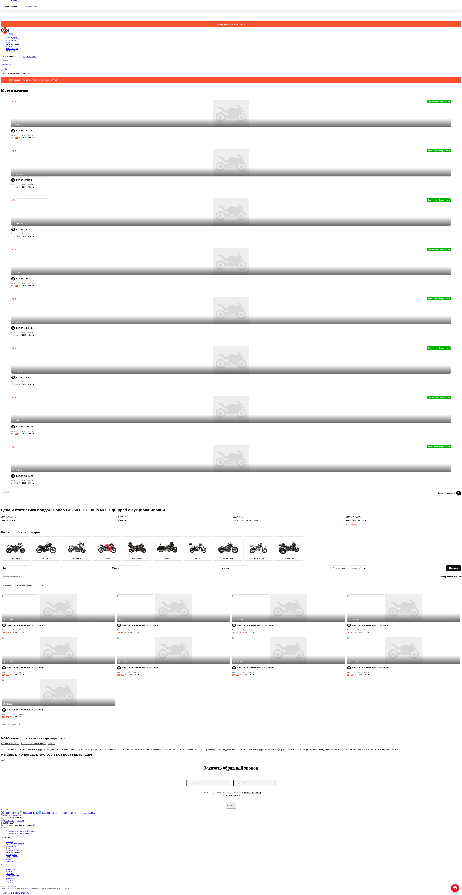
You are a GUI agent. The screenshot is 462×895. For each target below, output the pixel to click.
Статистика (11, 40)
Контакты (10, 46)
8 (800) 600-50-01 (69, 813)
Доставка (10, 878)
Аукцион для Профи (15, 844)
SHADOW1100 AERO (356, 521)
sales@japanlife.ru (88, 813)
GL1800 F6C (237, 517)
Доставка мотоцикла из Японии (20, 831)
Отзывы (9, 880)
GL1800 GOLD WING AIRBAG (245, 521)
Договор (9, 882)
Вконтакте (9, 821)
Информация (12, 49)
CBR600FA (121, 517)
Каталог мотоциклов (10, 744)
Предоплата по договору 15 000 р (231, 24)
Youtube (20, 821)
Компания (10, 51)
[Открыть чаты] (455, 888)
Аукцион (9, 842)
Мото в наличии (13, 44)
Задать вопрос (31, 6)
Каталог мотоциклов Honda (33, 744)
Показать (453, 568)
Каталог (9, 42)
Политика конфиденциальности (15, 893)
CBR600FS (121, 521)
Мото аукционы (12, 38)
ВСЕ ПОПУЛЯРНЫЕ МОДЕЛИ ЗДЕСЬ (43, 80)
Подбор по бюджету (14, 850)
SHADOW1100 (353, 517)
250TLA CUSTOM (9, 521)
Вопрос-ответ (12, 857)
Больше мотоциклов (446, 493)
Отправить (231, 805)
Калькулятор (11, 855)
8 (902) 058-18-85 (12, 813)
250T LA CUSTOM (10, 517)
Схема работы (12, 876)
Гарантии (10, 874)
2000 (3, 760)
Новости (9, 861)
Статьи (9, 859)
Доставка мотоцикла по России (20, 833)
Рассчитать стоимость (11, 815)
